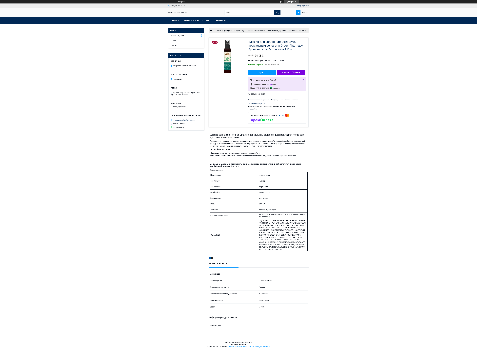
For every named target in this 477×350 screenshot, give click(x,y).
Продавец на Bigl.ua (238, 344)
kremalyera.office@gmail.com (184, 120)
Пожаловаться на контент (238, 347)
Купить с (286, 73)
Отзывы (174, 46)
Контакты (221, 20)
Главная (175, 20)
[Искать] (277, 12)
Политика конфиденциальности (259, 347)
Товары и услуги (191, 20)
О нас (209, 20)
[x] (212, 258)
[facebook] (210, 258)
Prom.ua (249, 342)
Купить (262, 73)
